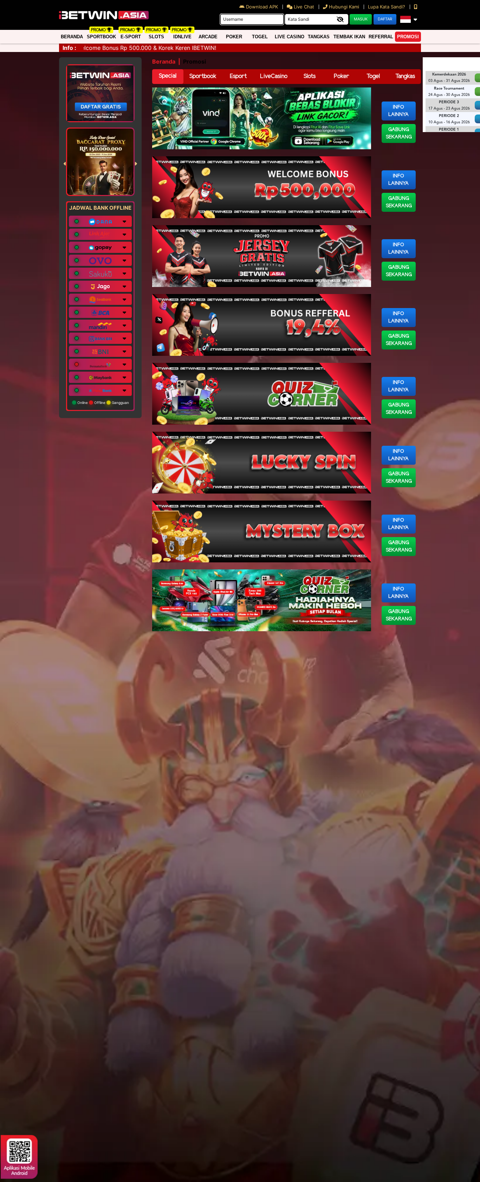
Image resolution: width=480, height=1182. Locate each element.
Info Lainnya (398, 111)
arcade (208, 36)
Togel (373, 76)
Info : (69, 47)
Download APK (262, 6)
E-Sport (131, 36)
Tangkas (319, 36)
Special (167, 76)
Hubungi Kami (344, 6)
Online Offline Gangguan (102, 402)
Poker (234, 36)
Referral (381, 36)
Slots (156, 36)
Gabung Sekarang (399, 133)
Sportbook (101, 36)
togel (260, 36)
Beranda (72, 36)
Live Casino (289, 36)
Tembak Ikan (349, 36)
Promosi (408, 36)
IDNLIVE (182, 36)
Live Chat (303, 6)
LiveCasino (273, 76)
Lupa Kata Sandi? (387, 6)
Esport (238, 76)
